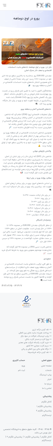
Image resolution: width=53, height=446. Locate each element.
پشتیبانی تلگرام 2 (43, 410)
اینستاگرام (46, 415)
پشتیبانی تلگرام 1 (44, 406)
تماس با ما (46, 388)
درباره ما (47, 383)
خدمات (48, 370)
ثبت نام (21, 370)
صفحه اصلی (46, 365)
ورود (23, 365)
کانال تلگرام (46, 401)
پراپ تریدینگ (45, 374)
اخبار (49, 379)
